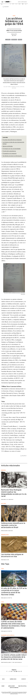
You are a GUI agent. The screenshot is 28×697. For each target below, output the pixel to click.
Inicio (3, 679)
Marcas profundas (8, 146)
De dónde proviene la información (12, 156)
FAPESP (2, 686)
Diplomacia (14, 39)
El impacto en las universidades (12, 148)
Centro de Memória (14, 687)
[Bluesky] (13, 671)
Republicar (24, 455)
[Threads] (15, 671)
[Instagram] (10, 671)
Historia (20, 39)
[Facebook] (7, 671)
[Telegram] (17, 671)
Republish (6, 6)
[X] (8, 671)
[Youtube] (19, 671)
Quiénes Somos (13, 679)
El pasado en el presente (9, 153)
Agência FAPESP (11, 686)
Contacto (23, 679)
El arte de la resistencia (9, 151)
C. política (8, 39)
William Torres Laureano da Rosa (14, 30)
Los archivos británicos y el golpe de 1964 (14, 21)
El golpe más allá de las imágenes (12, 140)
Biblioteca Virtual (22, 686)
